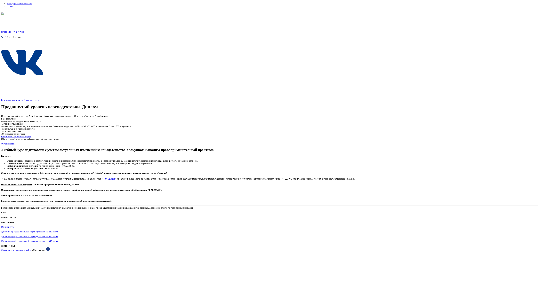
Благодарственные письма (19, 3)
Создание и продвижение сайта (16, 250)
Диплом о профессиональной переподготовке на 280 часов (29, 231)
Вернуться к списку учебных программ (20, 100)
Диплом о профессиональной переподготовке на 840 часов (29, 241)
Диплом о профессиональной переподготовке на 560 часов (29, 236)
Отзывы (10, 6)
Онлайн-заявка (8, 144)
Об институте (7, 227)
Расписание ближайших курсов (16, 136)
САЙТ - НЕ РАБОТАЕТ (12, 32)
